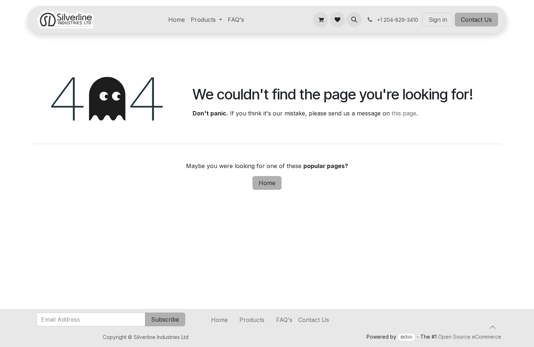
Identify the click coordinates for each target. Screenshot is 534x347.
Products (251, 319)
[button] (354, 19)
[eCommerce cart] (320, 19)
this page (404, 113)
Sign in (438, 19)
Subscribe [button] (165, 319)
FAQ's (284, 319)
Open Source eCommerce (469, 337)
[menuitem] (176, 19)
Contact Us (476, 19)
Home (267, 183)
